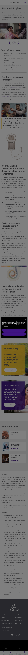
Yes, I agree (14, 330)
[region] (14, 327)
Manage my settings (14, 333)
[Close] (25, 319)
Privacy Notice (6, 326)
